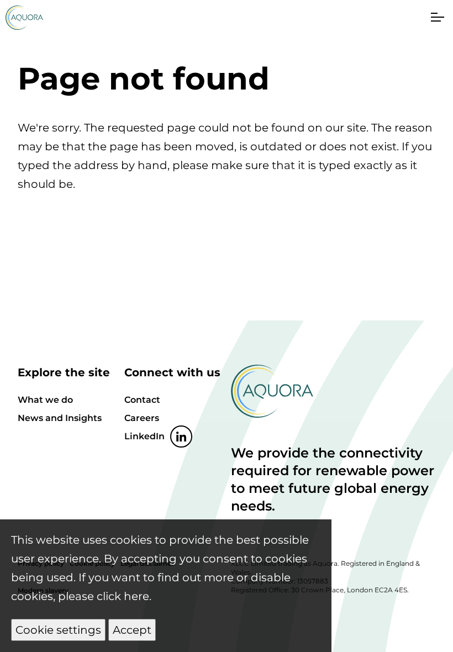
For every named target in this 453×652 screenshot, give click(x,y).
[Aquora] (24, 26)
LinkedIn (144, 436)
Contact (142, 400)
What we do (45, 400)
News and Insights (60, 418)
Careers (141, 418)
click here (123, 596)
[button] (436, 17)
